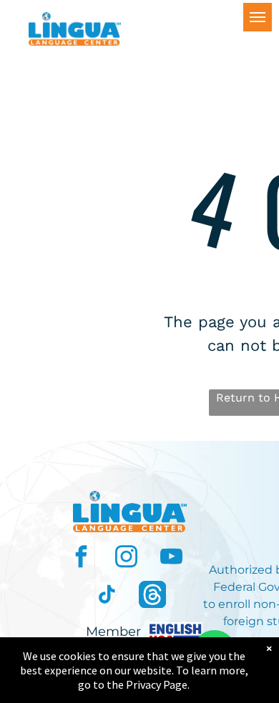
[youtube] (172, 558)
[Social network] (152, 596)
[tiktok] (107, 596)
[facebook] (81, 558)
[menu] (257, 17)
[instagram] (126, 558)
